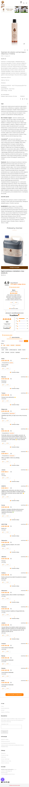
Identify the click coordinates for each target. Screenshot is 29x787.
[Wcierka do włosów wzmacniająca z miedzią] (27, 50)
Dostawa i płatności (5, 762)
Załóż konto (3, 757)
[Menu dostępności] (2, 780)
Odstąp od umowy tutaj (6, 760)
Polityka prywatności (5, 741)
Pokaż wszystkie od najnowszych (15, 694)
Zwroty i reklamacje (5, 759)
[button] (14, 267)
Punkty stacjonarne (5, 708)
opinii (18, 284)
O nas (2, 706)
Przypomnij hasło (4, 755)
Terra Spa (15, 96)
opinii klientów (7, 324)
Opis (2, 103)
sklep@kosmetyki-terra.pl (9, 774)
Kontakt (2, 710)
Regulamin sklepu (4, 739)
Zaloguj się (3, 753)
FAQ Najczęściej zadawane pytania (8, 743)
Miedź (6, 96)
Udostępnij (22, 96)
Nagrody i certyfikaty (5, 712)
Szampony (10, 96)
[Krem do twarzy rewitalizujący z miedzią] (25, 50)
